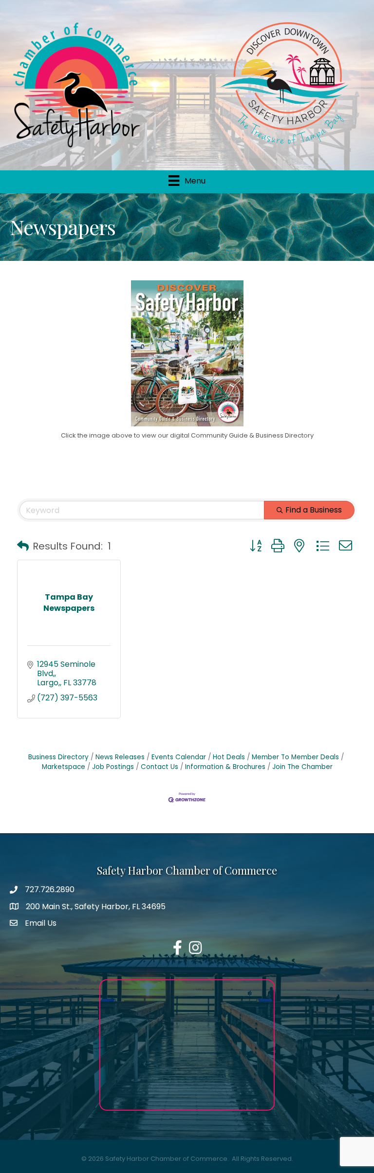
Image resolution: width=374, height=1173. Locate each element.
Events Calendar (178, 757)
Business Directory (58, 757)
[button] (23, 546)
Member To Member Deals (295, 757)
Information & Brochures (225, 766)
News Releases (120, 757)
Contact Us (159, 766)
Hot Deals (229, 757)
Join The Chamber (302, 766)
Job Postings (113, 766)
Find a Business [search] (313, 509)
